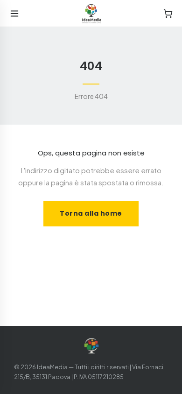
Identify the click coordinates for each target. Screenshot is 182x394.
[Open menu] (14, 13)
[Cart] (168, 13)
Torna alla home (91, 213)
